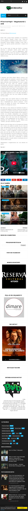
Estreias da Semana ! (6, 433)
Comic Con (13, 438)
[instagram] (22, 1)
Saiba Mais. (3, 509)
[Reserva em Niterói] (14, 288)
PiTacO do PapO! (7, 27)
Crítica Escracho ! (16, 436)
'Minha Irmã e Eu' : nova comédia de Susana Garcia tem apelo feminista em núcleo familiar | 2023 (14, 220)
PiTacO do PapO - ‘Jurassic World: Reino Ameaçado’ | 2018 (17, 465)
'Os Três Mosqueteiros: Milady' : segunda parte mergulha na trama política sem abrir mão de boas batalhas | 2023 (14, 207)
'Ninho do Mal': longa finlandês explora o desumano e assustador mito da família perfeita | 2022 (17, 459)
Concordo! (22, 507)
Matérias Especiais (6, 431)
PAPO (14, 443)
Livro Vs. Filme (5, 436)
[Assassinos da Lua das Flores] (14, 360)
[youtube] (26, 1)
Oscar (17, 433)
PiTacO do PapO (5, 186)
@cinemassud (13, 33)
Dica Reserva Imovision (7, 441)
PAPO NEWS (4, 438)
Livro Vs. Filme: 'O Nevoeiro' (16, 450)
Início (3, 15)
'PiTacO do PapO (5, 443)
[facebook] (24, 1)
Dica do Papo (18, 428)
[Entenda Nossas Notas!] (13, 399)
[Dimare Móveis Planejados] (14, 317)
